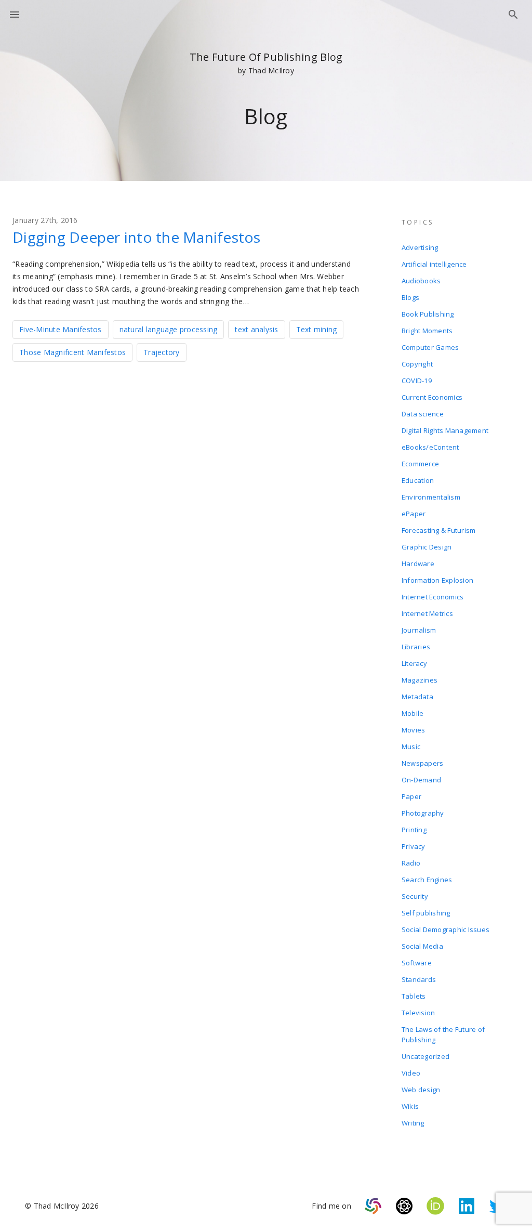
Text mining (316, 329)
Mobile (413, 713)
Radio (411, 863)
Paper (411, 796)
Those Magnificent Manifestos (72, 352)
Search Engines (427, 879)
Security (415, 896)
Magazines (419, 680)
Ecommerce (420, 463)
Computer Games (430, 347)
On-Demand (421, 779)
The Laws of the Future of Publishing (443, 1034)
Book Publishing (428, 314)
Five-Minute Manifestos (60, 329)
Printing (414, 829)
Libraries (416, 646)
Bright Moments (427, 330)
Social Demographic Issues (445, 929)
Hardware (418, 563)
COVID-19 (417, 380)
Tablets (414, 996)
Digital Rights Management (445, 430)
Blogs (410, 297)
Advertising (420, 247)
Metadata (417, 696)
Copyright (417, 364)
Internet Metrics (427, 613)
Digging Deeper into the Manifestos (136, 237)
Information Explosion (437, 580)
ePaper (414, 513)
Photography (423, 813)
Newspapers (423, 763)
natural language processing (168, 329)
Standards (419, 979)
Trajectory (161, 352)
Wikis (410, 1106)
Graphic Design (427, 547)
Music (411, 746)
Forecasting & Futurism (439, 530)
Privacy (413, 846)
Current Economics (432, 397)
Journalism (419, 630)
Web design (421, 1089)
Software (417, 962)
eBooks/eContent (430, 447)
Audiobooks (421, 280)
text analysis (256, 329)
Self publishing (426, 913)
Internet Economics (433, 596)
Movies (413, 730)
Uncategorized (425, 1056)
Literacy (414, 663)
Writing (413, 1123)
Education (418, 480)
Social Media (422, 946)
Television (418, 1012)
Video (411, 1073)
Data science (423, 413)
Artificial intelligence (434, 264)
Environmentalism (431, 497)
